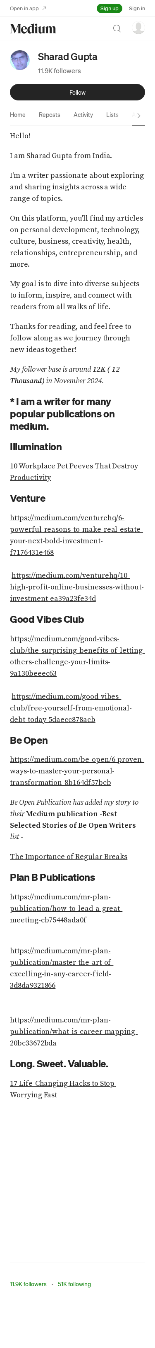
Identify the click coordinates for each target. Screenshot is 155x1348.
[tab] (18, 114)
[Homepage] (33, 28)
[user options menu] (138, 27)
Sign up (109, 8)
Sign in (137, 8)
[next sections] (139, 115)
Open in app (24, 8)
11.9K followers (59, 70)
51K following (74, 1283)
